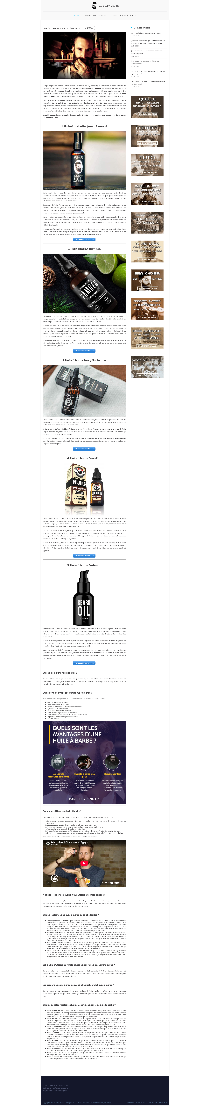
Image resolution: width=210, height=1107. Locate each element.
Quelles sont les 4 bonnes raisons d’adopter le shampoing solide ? (147, 52)
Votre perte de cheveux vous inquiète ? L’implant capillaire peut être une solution (148, 72)
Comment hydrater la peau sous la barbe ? (146, 33)
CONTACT (130, 1103)
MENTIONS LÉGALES (141, 1103)
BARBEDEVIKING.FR (109, 5)
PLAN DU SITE (153, 1103)
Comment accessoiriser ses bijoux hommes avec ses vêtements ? (148, 82)
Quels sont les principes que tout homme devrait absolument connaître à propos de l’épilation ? (148, 42)
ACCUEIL (76, 16)
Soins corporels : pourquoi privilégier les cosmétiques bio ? (145, 62)
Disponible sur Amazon (85, 239)
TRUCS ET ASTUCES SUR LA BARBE (123, 16)
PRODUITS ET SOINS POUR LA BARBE (95, 16)
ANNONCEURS (162, 1103)
